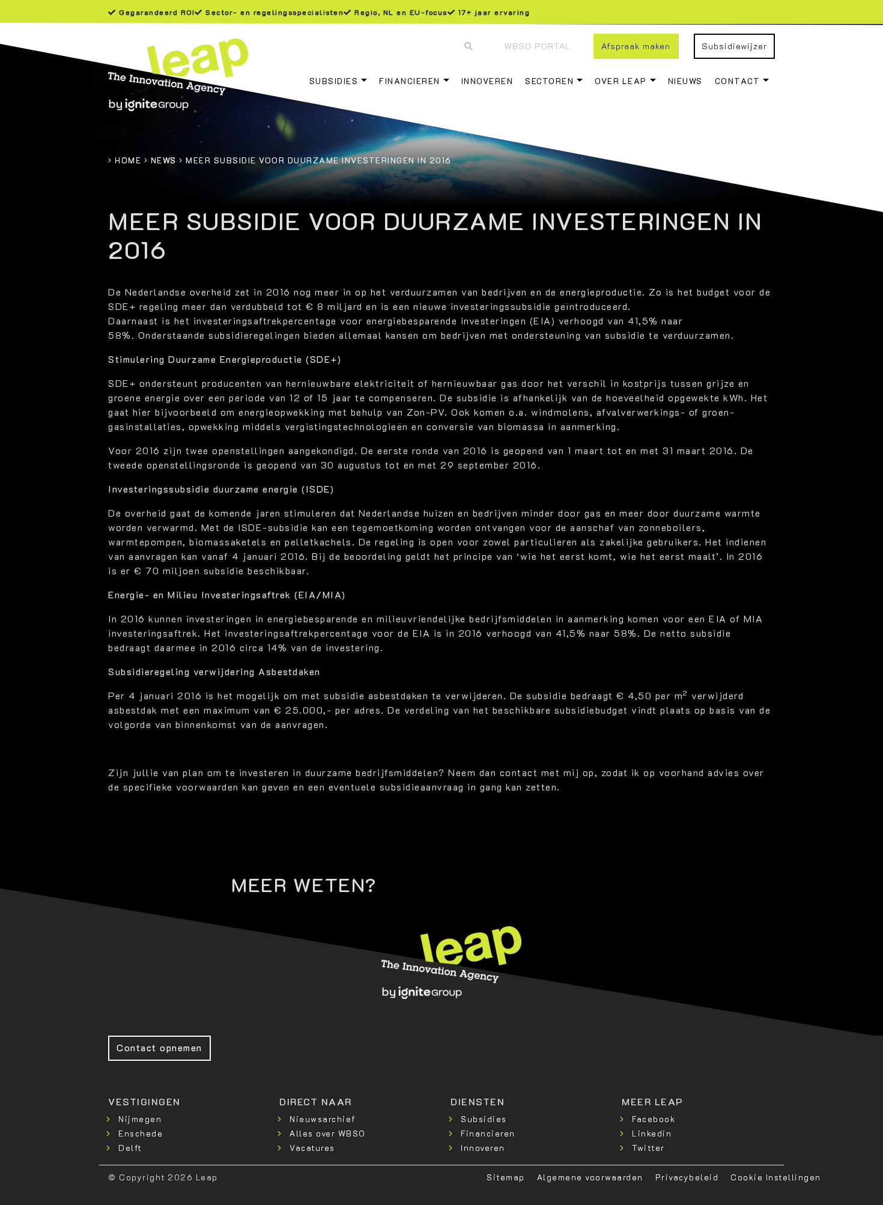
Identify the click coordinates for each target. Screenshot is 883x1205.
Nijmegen (140, 1119)
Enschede (140, 1133)
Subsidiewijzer (734, 46)
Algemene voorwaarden (590, 1177)
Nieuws (685, 81)
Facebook (653, 1119)
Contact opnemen (159, 1047)
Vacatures (312, 1148)
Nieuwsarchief (323, 1119)
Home (128, 160)
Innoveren (487, 81)
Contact (737, 81)
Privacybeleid (687, 1177)
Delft (130, 1148)
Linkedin (652, 1133)
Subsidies (334, 81)
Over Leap (621, 81)
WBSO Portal (537, 46)
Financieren (409, 81)
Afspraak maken (635, 46)
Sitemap (506, 1177)
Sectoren (549, 81)
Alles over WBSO (328, 1133)
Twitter (648, 1148)
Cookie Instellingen (775, 1177)
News (164, 160)
